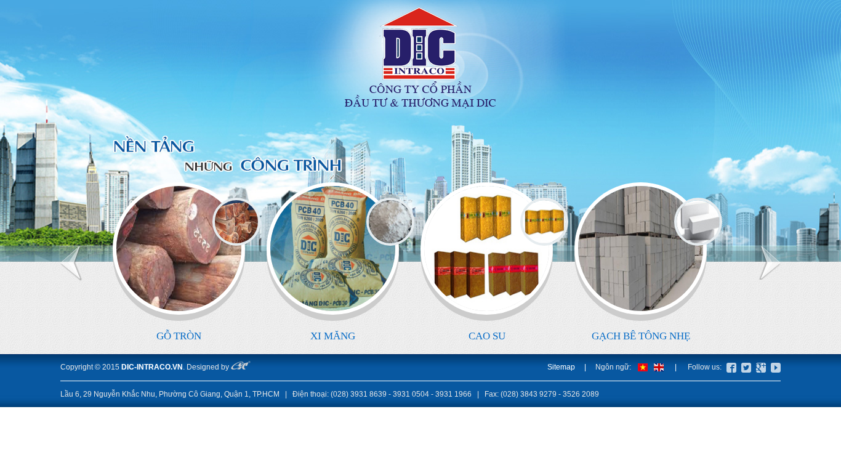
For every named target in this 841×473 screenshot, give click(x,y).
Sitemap (561, 367)
